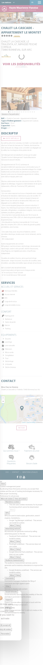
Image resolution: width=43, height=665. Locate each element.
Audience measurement (14, 560)
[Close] (1, 481)
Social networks (11, 592)
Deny (18, 525)
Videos (8, 607)
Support (8, 600)
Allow (12, 510)
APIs (7, 513)
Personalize (5, 634)
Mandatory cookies (12, 502)
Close (3, 484)
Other (8, 586)
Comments (10, 578)
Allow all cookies (7, 499)
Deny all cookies (20, 499)
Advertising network (13, 529)
